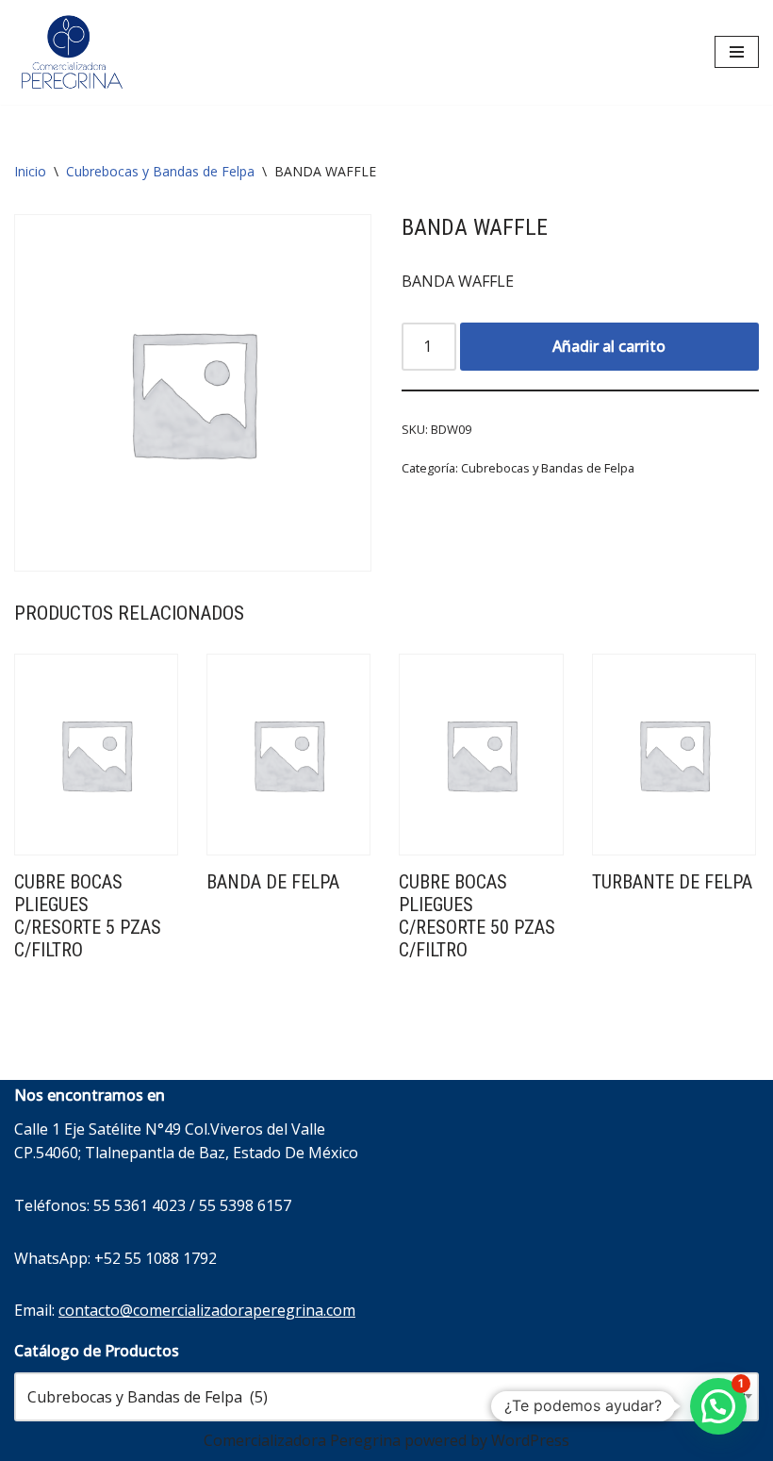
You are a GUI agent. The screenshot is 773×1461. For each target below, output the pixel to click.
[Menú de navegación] (737, 52)
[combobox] (386, 1396)
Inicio (30, 171)
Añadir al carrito (609, 346)
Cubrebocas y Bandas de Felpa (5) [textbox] (386, 1396)
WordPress (530, 1440)
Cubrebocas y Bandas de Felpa (160, 171)
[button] (718, 1406)
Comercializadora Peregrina (302, 1440)
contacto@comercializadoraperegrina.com (206, 1310)
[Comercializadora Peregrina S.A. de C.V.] (70, 52)
